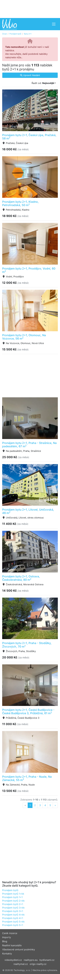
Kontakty (7, 953)
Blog (4, 941)
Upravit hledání (31, 75)
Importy (6, 937)
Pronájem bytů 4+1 (12, 918)
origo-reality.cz (38, 964)
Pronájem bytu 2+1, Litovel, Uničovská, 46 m (28, 511)
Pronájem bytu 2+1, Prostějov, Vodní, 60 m (28, 270)
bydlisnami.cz (46, 959)
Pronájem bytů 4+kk (13, 914)
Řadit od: (43, 83)
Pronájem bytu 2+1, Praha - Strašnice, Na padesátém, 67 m (29, 444)
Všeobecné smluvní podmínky (18, 949)
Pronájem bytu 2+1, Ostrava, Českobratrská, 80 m (21, 578)
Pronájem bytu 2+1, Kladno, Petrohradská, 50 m (20, 203)
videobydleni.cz (13, 959)
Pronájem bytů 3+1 (12, 911)
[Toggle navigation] (54, 24)
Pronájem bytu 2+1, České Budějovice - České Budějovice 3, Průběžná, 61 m (28, 711)
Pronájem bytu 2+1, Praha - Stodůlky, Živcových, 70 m (27, 644)
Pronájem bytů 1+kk (13, 893)
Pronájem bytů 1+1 (12, 897)
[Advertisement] (30, 8)
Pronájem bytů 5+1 (12, 925)
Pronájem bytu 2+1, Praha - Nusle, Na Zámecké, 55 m (27, 778)
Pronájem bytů (15, 34)
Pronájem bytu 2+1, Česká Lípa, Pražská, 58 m (29, 136)
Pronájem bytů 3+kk (13, 907)
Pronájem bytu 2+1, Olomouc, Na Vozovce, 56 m (24, 336)
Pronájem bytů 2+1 (12, 904)
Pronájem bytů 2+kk (13, 900)
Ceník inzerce (9, 933)
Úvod (4, 34)
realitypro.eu (31, 959)
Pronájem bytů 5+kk (13, 921)
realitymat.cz (21, 964)
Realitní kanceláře (12, 945)
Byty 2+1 (27, 34)
